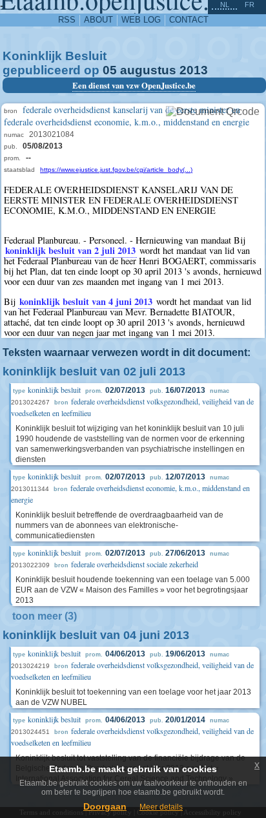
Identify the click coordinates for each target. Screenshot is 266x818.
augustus (148, 70)
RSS (67, 20)
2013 (193, 70)
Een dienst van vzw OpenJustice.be (134, 85)
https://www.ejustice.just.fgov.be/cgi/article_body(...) (116, 169)
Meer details (161, 807)
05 (110, 70)
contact (189, 20)
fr (249, 4)
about (98, 20)
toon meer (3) (44, 616)
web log (141, 20)
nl (224, 4)
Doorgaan (105, 806)
